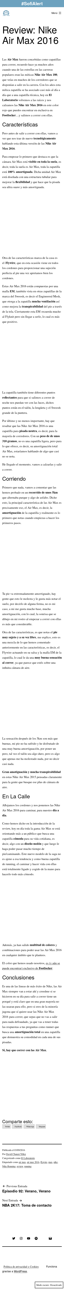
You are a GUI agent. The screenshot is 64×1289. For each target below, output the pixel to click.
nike (56, 1162)
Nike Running (9, 1166)
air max (22, 1162)
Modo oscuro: (42, 1284)
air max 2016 (33, 1162)
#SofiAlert (32, 3)
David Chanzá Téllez (16, 1154)
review (20, 1166)
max (50, 1162)
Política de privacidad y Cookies (21, 1266)
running (28, 1166)
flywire (43, 1162)
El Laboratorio (28, 1158)
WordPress (20, 1271)
